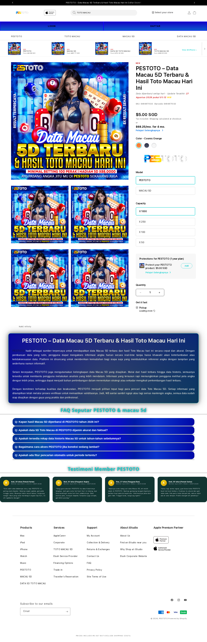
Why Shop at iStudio (131, 549)
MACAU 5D (129, 36)
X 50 (141, 242)
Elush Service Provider (65, 556)
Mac (22, 535)
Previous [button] (12, 2)
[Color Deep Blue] (146, 145)
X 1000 (143, 211)
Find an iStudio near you (133, 542)
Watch (23, 556)
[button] (16, 36)
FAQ (89, 563)
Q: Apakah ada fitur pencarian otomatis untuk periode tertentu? (56, 455)
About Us (125, 535)
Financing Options (63, 563)
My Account (93, 535)
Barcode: (159, 104)
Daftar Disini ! (134, 3)
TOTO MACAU (72, 36)
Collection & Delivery (98, 542)
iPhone (24, 549)
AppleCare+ (59, 535)
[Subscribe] (66, 611)
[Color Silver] (154, 145)
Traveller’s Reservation (65, 576)
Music (23, 563)
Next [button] (194, 2)
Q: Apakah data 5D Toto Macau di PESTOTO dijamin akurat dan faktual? (61, 430)
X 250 (142, 221)
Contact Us (93, 556)
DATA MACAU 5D (186, 36)
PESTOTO (16, 36)
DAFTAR (155, 26)
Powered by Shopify (177, 619)
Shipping (154, 119)
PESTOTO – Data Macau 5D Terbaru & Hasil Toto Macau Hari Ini (103, 3)
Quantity (141, 285)
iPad (22, 542)
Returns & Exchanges (98, 549)
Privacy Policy (94, 570)
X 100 (142, 232)
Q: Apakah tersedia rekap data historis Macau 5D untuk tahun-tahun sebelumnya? (68, 438)
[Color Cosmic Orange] (139, 145)
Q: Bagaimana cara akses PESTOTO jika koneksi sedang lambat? (57, 446)
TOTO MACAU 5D (63, 549)
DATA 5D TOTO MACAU (33, 583)
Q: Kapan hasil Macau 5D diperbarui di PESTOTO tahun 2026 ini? (57, 421)
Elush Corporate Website (133, 556)
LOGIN (52, 26)
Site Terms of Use (96, 576)
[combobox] (103, 12)
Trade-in (58, 570)
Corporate (59, 542)
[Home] (21, 12)
